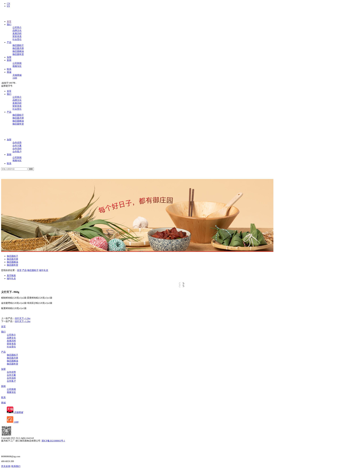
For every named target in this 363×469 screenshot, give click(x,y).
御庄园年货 (18, 54)
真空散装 (11, 275)
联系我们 (15, 466)
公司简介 (17, 27)
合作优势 (17, 142)
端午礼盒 (43, 270)
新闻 (9, 60)
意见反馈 (5, 466)
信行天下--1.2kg (22, 318)
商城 (9, 72)
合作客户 (17, 151)
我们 (9, 24)
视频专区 (17, 66)
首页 (9, 21)
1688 (14, 78)
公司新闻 (17, 63)
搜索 (31, 169)
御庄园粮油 (18, 51)
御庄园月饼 (18, 48)
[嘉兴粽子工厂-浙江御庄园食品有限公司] (10, 16)
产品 (9, 42)
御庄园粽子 (18, 45)
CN (8, 3)
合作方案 (17, 145)
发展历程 (17, 33)
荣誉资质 (17, 36)
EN (8, 6)
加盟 (9, 57)
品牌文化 (17, 30)
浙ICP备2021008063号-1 (53, 441)
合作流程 (17, 148)
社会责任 (17, 39)
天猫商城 (17, 75)
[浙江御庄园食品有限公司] (10, 134)
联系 (9, 69)
